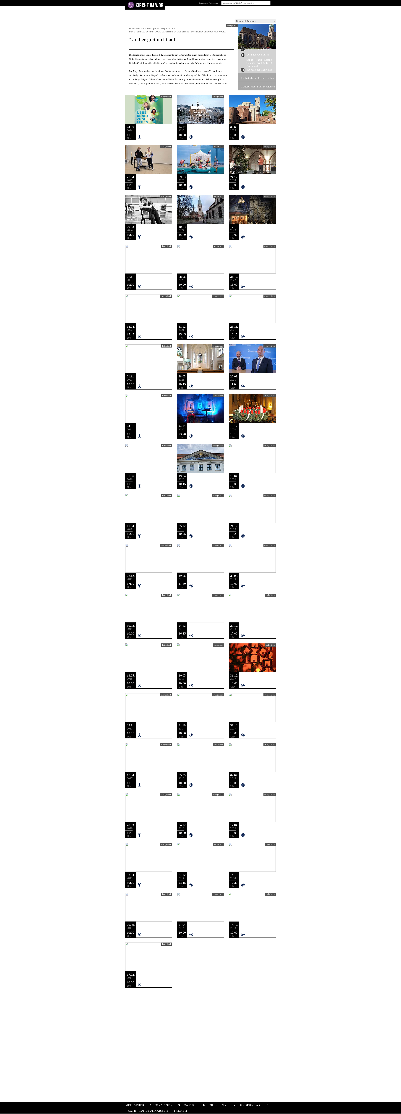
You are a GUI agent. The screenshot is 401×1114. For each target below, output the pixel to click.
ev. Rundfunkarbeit (250, 1105)
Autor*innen (161, 1105)
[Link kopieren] (149, 137)
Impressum (203, 3)
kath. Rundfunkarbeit (148, 1110)
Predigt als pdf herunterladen (257, 78)
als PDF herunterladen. (259, 49)
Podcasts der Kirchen (197, 1105)
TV (224, 1105)
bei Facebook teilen (257, 54)
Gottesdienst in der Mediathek (258, 86)
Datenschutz (213, 3)
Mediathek (135, 1105)
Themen (180, 1110)
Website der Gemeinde (259, 69)
